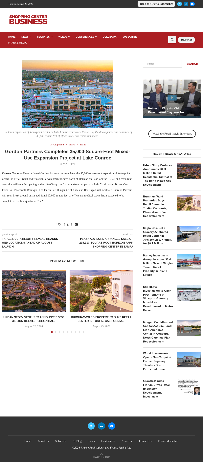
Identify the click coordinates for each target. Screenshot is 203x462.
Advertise (127, 441)
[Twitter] (179, 4)
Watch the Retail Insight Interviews (172, 133)
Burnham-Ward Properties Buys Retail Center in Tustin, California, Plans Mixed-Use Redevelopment (155, 206)
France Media (17, 42)
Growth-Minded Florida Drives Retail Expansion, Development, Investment (156, 388)
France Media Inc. (168, 441)
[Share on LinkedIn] (72, 224)
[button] (7, 301)
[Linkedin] (186, 4)
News (25, 36)
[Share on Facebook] (64, 224)
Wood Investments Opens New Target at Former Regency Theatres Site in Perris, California (157, 361)
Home (11, 36)
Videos (62, 36)
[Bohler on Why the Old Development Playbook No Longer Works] (172, 99)
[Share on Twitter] (68, 225)
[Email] (192, 4)
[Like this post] (59, 224)
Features (43, 36)
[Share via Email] (76, 224)
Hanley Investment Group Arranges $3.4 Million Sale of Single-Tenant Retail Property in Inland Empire (158, 265)
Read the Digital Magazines (156, 3)
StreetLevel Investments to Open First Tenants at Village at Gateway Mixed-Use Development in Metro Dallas (158, 298)
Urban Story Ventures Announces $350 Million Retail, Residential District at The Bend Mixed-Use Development (157, 175)
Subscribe (130, 36)
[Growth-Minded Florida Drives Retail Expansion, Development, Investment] (189, 387)
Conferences (85, 36)
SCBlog (77, 441)
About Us (43, 441)
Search (192, 63)
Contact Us (145, 441)
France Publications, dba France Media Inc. (106, 447)
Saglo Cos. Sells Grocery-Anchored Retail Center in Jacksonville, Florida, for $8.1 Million (157, 235)
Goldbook (110, 36)
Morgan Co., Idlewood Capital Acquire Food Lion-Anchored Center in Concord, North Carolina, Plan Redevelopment (158, 332)
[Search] (172, 39)
